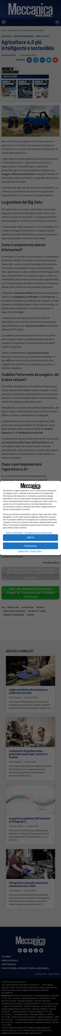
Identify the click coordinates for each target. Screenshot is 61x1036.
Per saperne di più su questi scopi (38, 533)
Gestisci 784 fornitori (14, 533)
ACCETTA (30, 537)
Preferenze (30, 545)
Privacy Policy (36, 551)
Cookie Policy (23, 551)
